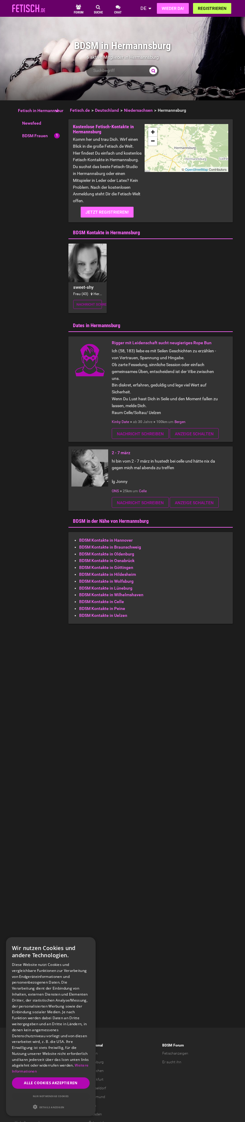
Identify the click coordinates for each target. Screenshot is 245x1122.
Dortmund (97, 1097)
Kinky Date (120, 422)
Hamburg (96, 1062)
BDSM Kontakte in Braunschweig (110, 547)
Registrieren (212, 8)
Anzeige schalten (194, 433)
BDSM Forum (173, 1045)
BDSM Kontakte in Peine (102, 608)
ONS (115, 491)
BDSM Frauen (35, 135)
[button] (51, 1107)
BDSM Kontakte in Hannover (106, 540)
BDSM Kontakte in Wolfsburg (106, 581)
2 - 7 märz (121, 452)
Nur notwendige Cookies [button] (51, 1096)
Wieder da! (173, 8)
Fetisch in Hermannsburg (42, 110)
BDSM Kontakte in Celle (101, 601)
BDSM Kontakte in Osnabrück (106, 560)
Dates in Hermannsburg (96, 325)
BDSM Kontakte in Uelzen (103, 615)
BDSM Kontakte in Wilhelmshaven (111, 594)
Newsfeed (31, 123)
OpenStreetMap (196, 169)
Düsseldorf (97, 1088)
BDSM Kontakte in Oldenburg (106, 554)
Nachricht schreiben (89, 304)
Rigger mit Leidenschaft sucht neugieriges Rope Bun (162, 342)
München (96, 1071)
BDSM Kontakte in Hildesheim (107, 574)
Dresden (95, 1114)
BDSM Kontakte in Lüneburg (105, 588)
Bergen (180, 422)
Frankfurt (96, 1079)
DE (143, 8)
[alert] (51, 1026)
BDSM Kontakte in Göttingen (106, 567)
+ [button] (153, 132)
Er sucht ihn (171, 1062)
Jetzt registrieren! (107, 212)
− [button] (153, 141)
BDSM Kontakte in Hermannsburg (106, 232)
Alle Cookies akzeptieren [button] (51, 1082)
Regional (96, 1045)
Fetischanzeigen (175, 1053)
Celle (143, 491)
